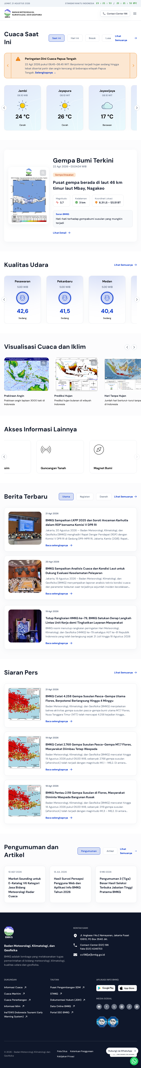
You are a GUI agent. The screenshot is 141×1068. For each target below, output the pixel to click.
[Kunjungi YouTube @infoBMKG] (99, 1006)
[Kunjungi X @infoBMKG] (114, 1006)
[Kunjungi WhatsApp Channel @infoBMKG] (137, 1006)
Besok (92, 38)
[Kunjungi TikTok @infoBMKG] (129, 1006)
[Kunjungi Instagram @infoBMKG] (121, 1006)
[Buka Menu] (135, 13)
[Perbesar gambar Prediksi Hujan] (94, 363)
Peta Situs (62, 1051)
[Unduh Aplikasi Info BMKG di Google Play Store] (105, 988)
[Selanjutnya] (137, 108)
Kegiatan (85, 496)
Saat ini (56, 38)
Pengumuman (89, 851)
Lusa (108, 38)
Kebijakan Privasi (65, 1056)
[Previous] (7, 65)
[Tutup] (135, 1052)
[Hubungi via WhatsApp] (134, 1061)
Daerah (104, 496)
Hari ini (75, 38)
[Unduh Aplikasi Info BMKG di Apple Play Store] (127, 988)
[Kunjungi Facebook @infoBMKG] (106, 1006)
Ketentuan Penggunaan (81, 1051)
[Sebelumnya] (4, 108)
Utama (66, 496)
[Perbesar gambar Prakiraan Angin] (44, 363)
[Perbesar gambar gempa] (43, 173)
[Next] (133, 65)
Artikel (110, 851)
